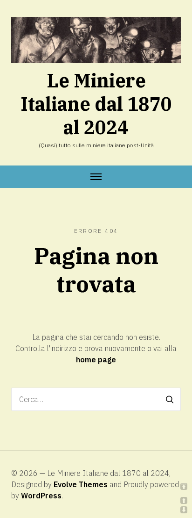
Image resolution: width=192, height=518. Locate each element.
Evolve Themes (81, 484)
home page (96, 359)
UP (183, 500)
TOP (183, 486)
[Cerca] (169, 399)
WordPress (41, 495)
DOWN (183, 509)
